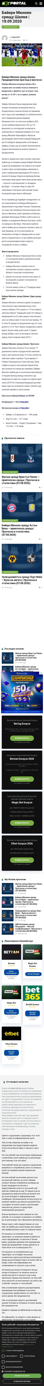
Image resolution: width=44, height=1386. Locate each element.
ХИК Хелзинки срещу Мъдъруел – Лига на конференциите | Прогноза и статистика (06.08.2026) (28, 927)
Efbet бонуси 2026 (22, 843)
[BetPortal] (14, 3)
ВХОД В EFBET (11, 1053)
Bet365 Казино (32, 1004)
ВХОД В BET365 (33, 1013)
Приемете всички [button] (22, 1376)
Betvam (11, 963)
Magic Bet (11, 1003)
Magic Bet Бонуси (22, 802)
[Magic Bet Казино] (32, 959)
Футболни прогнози (10, 27)
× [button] (41, 1323)
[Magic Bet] (11, 998)
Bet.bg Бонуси (22, 723)
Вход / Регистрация (11, 972)
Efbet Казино (11, 1044)
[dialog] (22, 1353)
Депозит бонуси (30, 720)
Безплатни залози (15, 720)
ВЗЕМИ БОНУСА (22, 738)
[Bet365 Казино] (32, 1000)
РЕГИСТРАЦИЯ (33, 974)
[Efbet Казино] (11, 1040)
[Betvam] (11, 959)
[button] (22, 1371)
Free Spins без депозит (17, 796)
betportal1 (16, 37)
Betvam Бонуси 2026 (22, 758)
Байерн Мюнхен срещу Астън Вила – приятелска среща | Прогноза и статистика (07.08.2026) (19, 530)
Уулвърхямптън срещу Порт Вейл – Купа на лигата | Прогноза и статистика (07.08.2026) (22, 580)
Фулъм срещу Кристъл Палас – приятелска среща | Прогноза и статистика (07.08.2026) (21, 480)
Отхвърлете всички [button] (22, 1381)
